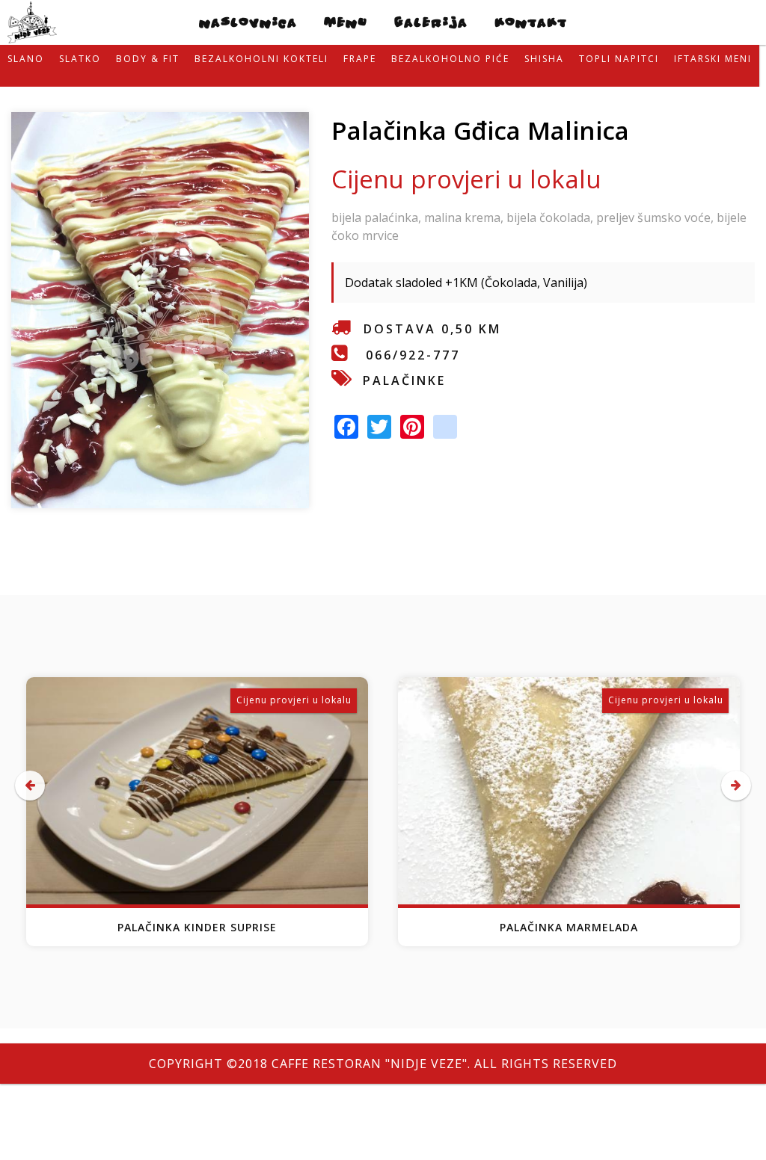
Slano (25, 58)
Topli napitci (619, 58)
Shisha (544, 58)
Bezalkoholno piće (450, 58)
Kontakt (530, 22)
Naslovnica (248, 22)
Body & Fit (148, 58)
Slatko (80, 58)
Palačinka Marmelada (569, 927)
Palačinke (404, 380)
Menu (345, 22)
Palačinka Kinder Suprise (197, 927)
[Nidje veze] (32, 34)
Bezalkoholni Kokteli (261, 58)
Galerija (431, 22)
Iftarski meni (713, 58)
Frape (359, 58)
